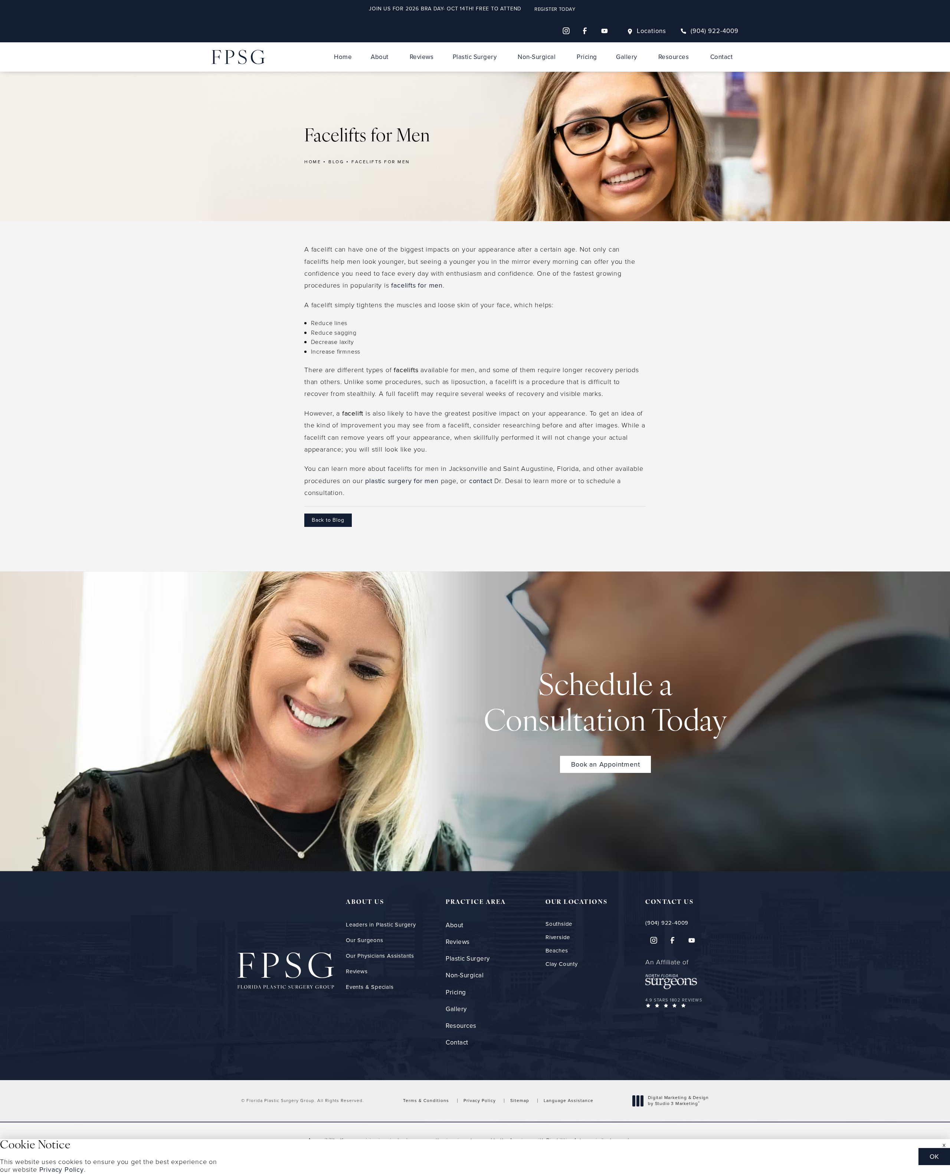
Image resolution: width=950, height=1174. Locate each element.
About (380, 57)
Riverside (558, 937)
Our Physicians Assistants (380, 956)
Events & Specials (370, 987)
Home (343, 57)
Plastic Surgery (475, 57)
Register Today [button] (554, 9)
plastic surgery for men (401, 481)
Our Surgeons (364, 940)
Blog (336, 161)
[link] (709, 31)
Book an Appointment (605, 764)
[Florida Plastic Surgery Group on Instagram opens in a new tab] (566, 30)
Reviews (422, 57)
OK (934, 1156)
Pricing (587, 57)
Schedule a (605, 705)
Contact (721, 57)
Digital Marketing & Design (678, 1100)
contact (480, 481)
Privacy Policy (479, 1100)
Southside (559, 924)
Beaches (557, 951)
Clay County (562, 964)
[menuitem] (566, 30)
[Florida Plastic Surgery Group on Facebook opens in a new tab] (585, 30)
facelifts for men (417, 285)
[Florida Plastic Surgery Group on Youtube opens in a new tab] (604, 30)
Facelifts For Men (380, 161)
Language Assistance (568, 1100)
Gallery (626, 57)
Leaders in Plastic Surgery (381, 925)
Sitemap (519, 1100)
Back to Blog (328, 520)
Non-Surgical (537, 57)
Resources (673, 57)
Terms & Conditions (426, 1100)
